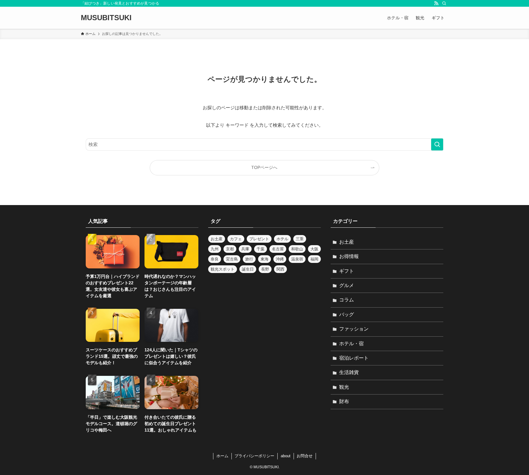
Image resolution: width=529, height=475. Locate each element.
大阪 (314, 249)
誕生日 (248, 269)
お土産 (217, 239)
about (286, 456)
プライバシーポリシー (254, 456)
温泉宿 (297, 259)
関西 (280, 269)
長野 (265, 269)
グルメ (346, 285)
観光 (344, 387)
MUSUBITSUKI (106, 17)
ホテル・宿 (351, 343)
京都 (230, 249)
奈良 (215, 259)
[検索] (444, 3)
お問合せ (305, 456)
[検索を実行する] (437, 144)
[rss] (436, 3)
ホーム (222, 456)
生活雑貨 (349, 372)
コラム (346, 299)
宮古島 (232, 259)
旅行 (249, 259)
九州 (215, 249)
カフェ (236, 239)
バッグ (346, 314)
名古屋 (278, 249)
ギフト (346, 271)
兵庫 (245, 249)
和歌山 (297, 249)
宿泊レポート (354, 358)
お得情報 (349, 256)
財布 (344, 401)
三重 (300, 239)
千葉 (260, 249)
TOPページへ (264, 167)
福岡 (314, 259)
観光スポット (222, 269)
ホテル (282, 239)
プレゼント (259, 239)
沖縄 (280, 259)
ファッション (354, 328)
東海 (264, 259)
